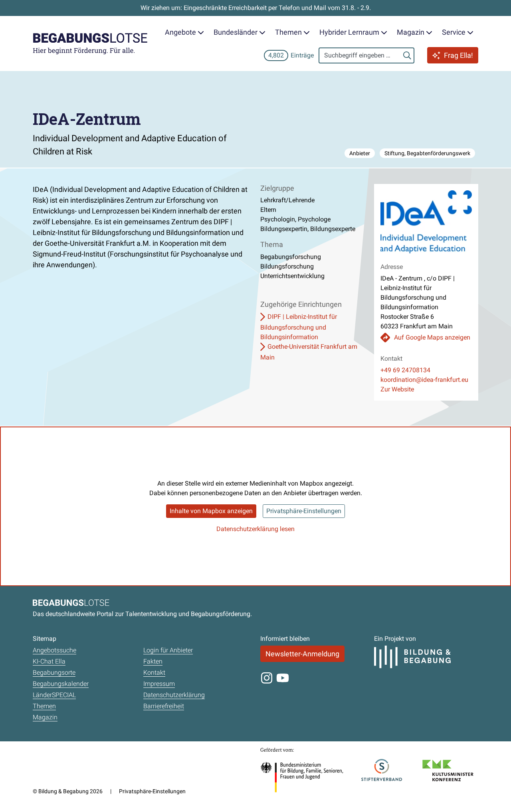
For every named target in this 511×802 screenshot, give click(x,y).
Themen (44, 706)
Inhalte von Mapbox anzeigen (211, 511)
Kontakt (154, 672)
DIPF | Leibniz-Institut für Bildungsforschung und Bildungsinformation (298, 326)
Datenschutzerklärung (174, 695)
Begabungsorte (54, 672)
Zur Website (397, 389)
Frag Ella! (458, 55)
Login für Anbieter (168, 650)
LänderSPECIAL (54, 695)
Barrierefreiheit (163, 706)
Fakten (152, 661)
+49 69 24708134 (405, 370)
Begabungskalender (61, 683)
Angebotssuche (54, 650)
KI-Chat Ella (49, 661)
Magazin (45, 717)
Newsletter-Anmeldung (302, 654)
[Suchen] (407, 55)
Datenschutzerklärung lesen (255, 529)
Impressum (159, 683)
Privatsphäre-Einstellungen (303, 511)
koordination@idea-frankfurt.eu (424, 379)
